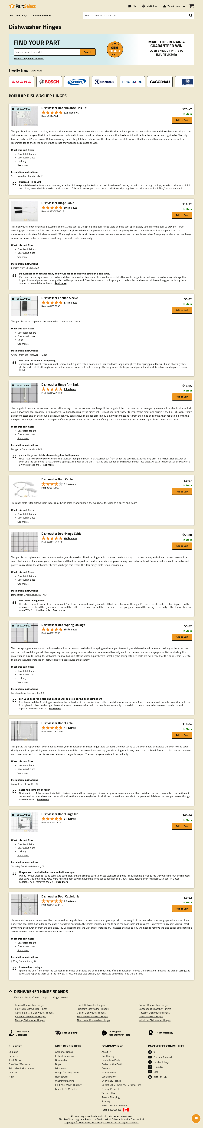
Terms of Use (108, 1093)
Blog (156, 1072)
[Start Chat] (196, 1118)
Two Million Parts (111, 1060)
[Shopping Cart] (191, 6)
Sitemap (106, 1101)
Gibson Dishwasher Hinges (91, 1012)
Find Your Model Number (68, 1085)
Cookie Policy (109, 1076)
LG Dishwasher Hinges (151, 1016)
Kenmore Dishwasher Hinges (92, 1016)
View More (36, 70)
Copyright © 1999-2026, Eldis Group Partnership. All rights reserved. (102, 1122)
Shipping (13, 1052)
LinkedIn (158, 1067)
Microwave (61, 1068)
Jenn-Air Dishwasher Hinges (30, 1016)
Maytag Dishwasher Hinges (30, 1020)
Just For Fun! (160, 1076)
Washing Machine (64, 1080)
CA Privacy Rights (111, 1080)
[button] (19, 15)
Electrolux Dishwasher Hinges (31, 1009)
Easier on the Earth (112, 1064)
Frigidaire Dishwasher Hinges (92, 1009)
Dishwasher (61, 1060)
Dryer (58, 1064)
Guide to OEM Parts (65, 1089)
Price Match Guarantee (21, 1068)
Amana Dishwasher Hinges (29, 1005)
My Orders (152, 6)
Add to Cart (182, 120)
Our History (108, 1056)
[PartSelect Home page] (22, 6)
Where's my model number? (29, 58)
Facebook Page (161, 1062)
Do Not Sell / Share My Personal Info (121, 1085)
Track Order (15, 1060)
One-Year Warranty (19, 1064)
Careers (106, 1068)
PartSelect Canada (111, 1109)
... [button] (59, 283)
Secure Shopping (111, 1097)
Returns (13, 1056)
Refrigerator (61, 1076)
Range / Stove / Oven (67, 1072)
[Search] (190, 15)
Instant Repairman (65, 1056)
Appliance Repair (64, 1052)
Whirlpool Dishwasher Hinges (154, 1020)
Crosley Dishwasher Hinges (153, 1005)
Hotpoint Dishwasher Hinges (154, 1012)
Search (87, 52)
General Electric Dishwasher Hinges (34, 1012)
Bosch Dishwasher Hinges (91, 1005)
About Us (106, 1052)
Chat (135, 6)
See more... (23, 165)
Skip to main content (101, 45)
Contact (13, 1072)
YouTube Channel (163, 1057)
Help (11, 1076)
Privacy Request (110, 1089)
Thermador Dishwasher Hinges (93, 1020)
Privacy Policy (109, 1072)
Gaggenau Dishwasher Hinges (155, 1009)
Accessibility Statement (114, 1105)
